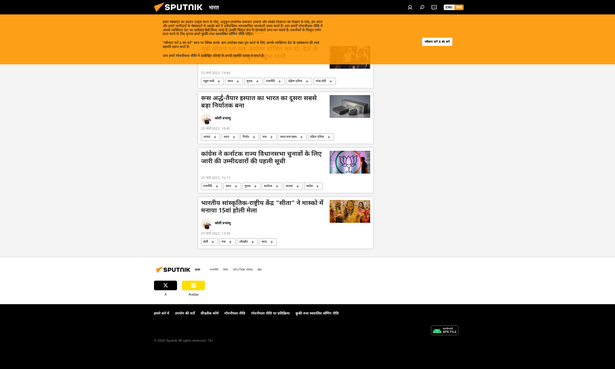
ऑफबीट (243, 242)
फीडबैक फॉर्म (210, 313)
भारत (230, 81)
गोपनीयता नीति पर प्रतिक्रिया (270, 313)
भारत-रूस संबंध (288, 137)
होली (205, 242)
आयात (206, 137)
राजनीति (270, 81)
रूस (265, 137)
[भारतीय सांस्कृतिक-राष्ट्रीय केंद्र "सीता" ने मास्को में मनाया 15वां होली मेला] (350, 211)
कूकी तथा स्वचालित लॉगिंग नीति (223, 34)
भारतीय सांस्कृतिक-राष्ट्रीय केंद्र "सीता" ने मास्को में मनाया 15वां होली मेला (262, 207)
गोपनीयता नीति (309, 26)
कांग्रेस (309, 186)
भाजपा (289, 186)
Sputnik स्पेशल (243, 269)
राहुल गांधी (208, 81)
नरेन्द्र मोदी (321, 81)
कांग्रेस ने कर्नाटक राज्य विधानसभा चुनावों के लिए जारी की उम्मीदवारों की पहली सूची (261, 158)
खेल (260, 269)
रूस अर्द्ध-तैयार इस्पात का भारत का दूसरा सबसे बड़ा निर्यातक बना (259, 102)
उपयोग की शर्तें (185, 313)
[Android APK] (444, 331)
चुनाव (249, 81)
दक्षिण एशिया (295, 81)
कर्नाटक (268, 186)
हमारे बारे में (161, 313)
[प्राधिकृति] (410, 7)
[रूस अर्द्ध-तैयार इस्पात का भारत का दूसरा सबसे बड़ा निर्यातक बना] (350, 106)
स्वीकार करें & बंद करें (437, 41)
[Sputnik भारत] (180, 13)
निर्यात (246, 137)
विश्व (225, 269)
